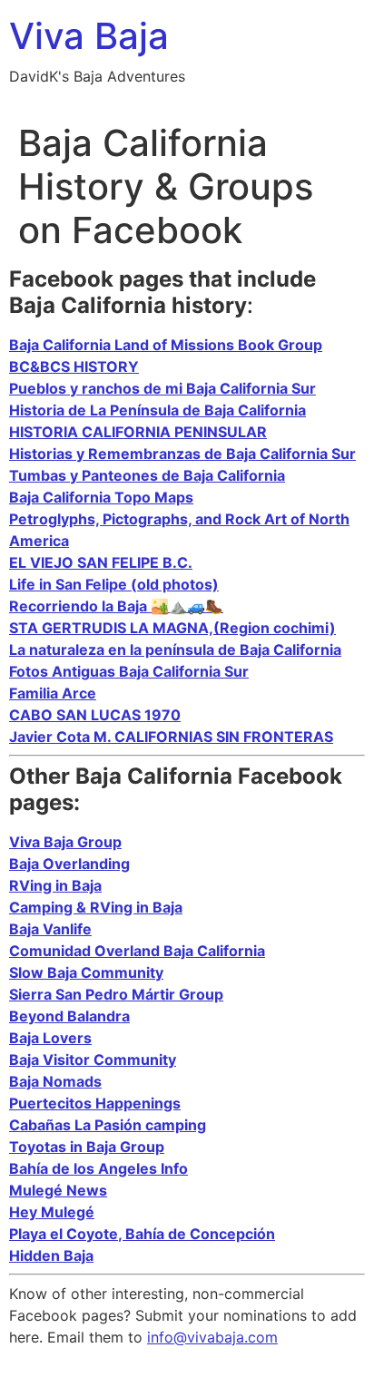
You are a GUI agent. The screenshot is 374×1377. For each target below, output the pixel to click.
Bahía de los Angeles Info (98, 1168)
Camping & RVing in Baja (95, 907)
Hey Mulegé (51, 1212)
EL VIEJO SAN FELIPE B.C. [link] (100, 562)
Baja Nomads (55, 1081)
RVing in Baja (55, 885)
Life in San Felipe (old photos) (114, 584)
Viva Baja (89, 36)
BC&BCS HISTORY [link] (74, 366)
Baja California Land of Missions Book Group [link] (165, 345)
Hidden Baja (51, 1255)
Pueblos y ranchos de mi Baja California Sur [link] (162, 388)
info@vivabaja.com (212, 1337)
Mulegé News (58, 1190)
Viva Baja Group (65, 842)
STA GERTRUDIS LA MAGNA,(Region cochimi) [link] (172, 628)
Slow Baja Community (86, 972)
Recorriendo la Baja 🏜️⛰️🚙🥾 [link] (116, 606)
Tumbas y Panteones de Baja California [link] (147, 475)
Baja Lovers (50, 1038)
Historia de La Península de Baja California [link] (157, 410)
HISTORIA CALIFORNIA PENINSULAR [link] (138, 432)
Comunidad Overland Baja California (137, 951)
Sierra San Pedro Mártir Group (116, 994)
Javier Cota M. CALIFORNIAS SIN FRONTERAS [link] (171, 737)
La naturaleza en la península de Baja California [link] (175, 649)
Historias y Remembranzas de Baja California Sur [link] (182, 453)
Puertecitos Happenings (95, 1103)
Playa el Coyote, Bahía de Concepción (142, 1234)
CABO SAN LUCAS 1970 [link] (95, 715)
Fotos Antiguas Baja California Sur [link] (129, 671)
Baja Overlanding (69, 864)
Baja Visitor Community (92, 1059)
